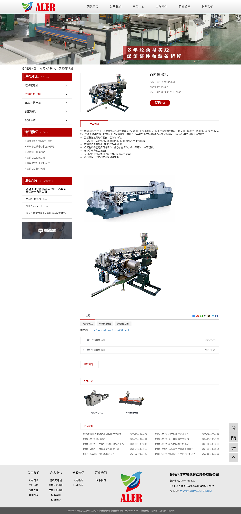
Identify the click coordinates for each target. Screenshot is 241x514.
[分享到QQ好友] (205, 316)
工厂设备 (33, 485)
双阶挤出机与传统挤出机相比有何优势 (102, 434)
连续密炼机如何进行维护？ (40, 141)
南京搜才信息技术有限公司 (163, 511)
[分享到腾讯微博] (212, 316)
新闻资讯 (184, 6)
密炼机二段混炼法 (36, 158)
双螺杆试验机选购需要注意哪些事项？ (174, 449)
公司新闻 (78, 480)
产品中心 (138, 6)
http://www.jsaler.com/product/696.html (110, 330)
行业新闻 (78, 485)
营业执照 (33, 495)
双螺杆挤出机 (66, 68)
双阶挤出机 (88, 324)
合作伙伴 (161, 6)
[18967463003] (233, 428)
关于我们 (115, 6)
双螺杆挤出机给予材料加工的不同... (173, 444)
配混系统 (30, 120)
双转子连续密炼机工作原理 (40, 146)
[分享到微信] (201, 316)
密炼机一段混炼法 (36, 152)
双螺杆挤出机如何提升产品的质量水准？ (175, 454)
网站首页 (93, 6)
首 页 (42, 68)
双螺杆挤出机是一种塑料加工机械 (172, 439)
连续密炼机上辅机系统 (38, 163)
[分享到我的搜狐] (209, 316)
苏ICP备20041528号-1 (191, 491)
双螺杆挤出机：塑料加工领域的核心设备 (103, 444)
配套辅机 (30, 111)
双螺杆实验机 (123, 324)
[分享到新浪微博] (197, 316)
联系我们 (207, 6)
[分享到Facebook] (216, 316)
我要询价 (160, 102)
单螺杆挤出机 (33, 102)
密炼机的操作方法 (36, 169)
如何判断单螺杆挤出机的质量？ (99, 454)
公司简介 (33, 480)
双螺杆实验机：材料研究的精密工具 (101, 449)
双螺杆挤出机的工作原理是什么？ (172, 434)
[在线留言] (233, 447)
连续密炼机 (31, 85)
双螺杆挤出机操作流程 (94, 439)
